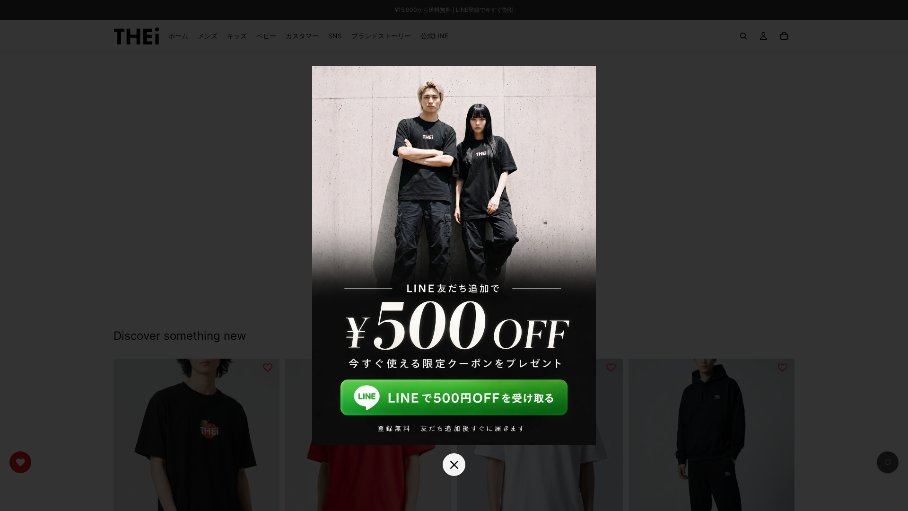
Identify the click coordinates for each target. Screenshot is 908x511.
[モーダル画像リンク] (454, 255)
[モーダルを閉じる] (454, 464)
